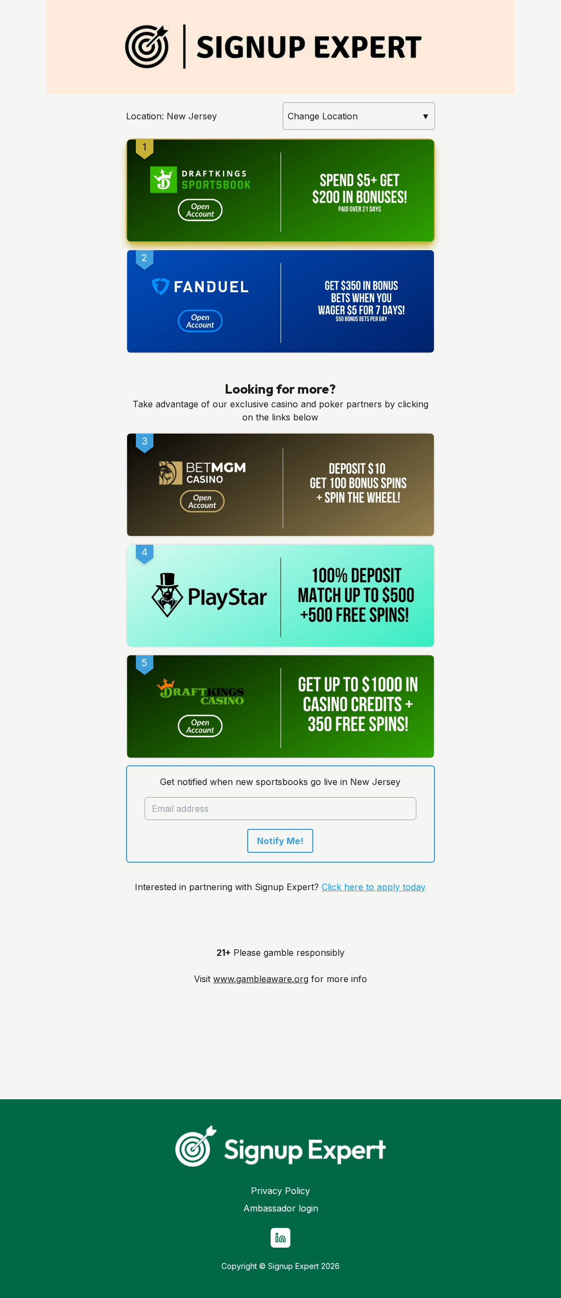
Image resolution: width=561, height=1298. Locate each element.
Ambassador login (280, 1208)
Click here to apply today (374, 886)
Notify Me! (280, 840)
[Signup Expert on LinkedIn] (280, 1238)
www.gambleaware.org (260, 978)
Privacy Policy (280, 1190)
